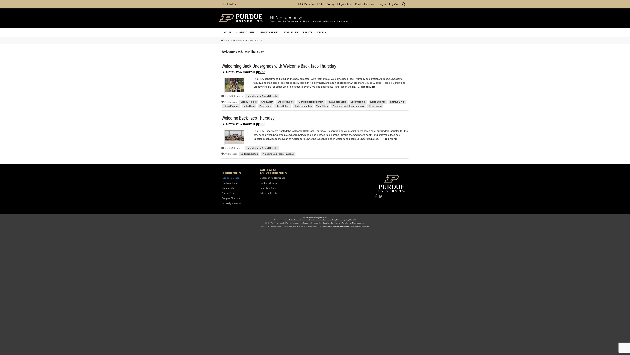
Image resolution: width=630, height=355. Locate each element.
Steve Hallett (283, 105)
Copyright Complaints (331, 223)
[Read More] (369, 86)
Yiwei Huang (375, 105)
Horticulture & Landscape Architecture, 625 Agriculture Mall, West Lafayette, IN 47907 (322, 220)
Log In (382, 4)
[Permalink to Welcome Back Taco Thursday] (234, 137)
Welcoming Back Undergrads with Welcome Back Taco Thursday (278, 65)
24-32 (262, 72)
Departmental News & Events (262, 95)
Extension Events (268, 193)
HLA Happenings (358, 223)
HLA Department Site (310, 4)
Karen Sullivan (377, 101)
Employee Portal (229, 182)
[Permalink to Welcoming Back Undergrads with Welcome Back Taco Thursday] (234, 85)
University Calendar (231, 203)
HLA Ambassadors (337, 101)
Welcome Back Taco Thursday (348, 105)
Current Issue (245, 32)
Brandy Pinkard (249, 101)
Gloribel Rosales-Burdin (310, 101)
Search (321, 32)
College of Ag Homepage (272, 177)
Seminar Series (269, 32)
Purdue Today (228, 193)
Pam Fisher (265, 105)
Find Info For (229, 4)
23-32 (262, 124)
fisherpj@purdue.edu (341, 226)
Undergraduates (303, 105)
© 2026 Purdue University (275, 223)
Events (307, 32)
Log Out (394, 4)
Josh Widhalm (358, 101)
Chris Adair (267, 101)
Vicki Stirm (322, 105)
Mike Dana (249, 105)
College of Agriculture (339, 4)
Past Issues (291, 32)
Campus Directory (230, 198)
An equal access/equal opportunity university (303, 223)
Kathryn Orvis (397, 101)
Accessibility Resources (360, 226)
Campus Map (228, 187)
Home (227, 32)
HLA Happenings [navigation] (286, 17)
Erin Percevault (285, 101)
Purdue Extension (365, 4)
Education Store (268, 187)
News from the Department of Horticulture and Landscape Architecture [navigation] (309, 21)
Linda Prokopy (231, 105)
